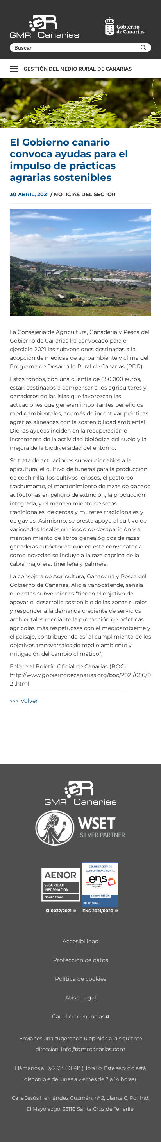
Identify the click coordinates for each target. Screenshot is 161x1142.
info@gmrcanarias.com (93, 1049)
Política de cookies (80, 978)
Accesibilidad (80, 941)
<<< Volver (24, 700)
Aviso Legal (80, 997)
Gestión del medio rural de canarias (77, 68)
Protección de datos (80, 959)
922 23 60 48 (63, 1068)
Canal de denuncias (78, 1016)
